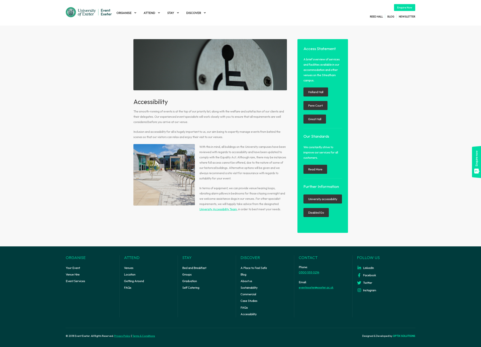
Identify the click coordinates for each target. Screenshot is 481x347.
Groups (187, 274)
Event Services (75, 281)
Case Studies (248, 301)
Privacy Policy (122, 336)
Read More (315, 169)
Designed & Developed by (388, 336)
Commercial (248, 294)
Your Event (73, 268)
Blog (390, 16)
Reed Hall (376, 16)
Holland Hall (315, 92)
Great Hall (314, 119)
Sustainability (249, 287)
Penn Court (315, 105)
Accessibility (248, 314)
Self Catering (190, 287)
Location (129, 274)
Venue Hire (73, 274)
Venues (128, 268)
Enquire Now (404, 7)
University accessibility (322, 199)
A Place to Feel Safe (253, 268)
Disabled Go (316, 212)
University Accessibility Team (218, 209)
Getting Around (134, 281)
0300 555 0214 (309, 272)
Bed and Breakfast (194, 268)
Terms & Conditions (143, 336)
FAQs (127, 287)
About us (246, 281)
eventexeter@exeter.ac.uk (316, 287)
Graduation (189, 281)
